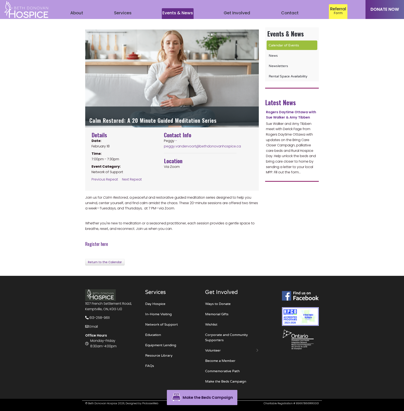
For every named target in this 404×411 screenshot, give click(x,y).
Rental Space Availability (288, 76)
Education (153, 335)
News (273, 56)
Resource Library (159, 355)
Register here (96, 243)
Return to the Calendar (105, 262)
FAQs (149, 366)
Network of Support (161, 324)
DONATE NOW (385, 9)
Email (93, 326)
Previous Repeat (105, 179)
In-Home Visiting (158, 314)
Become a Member (220, 361)
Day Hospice (155, 304)
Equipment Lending (160, 345)
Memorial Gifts (217, 314)
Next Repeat (132, 179)
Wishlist (211, 324)
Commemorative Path (222, 371)
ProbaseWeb (150, 403)
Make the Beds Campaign (225, 381)
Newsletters (278, 66)
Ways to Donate (218, 304)
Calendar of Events (284, 45)
